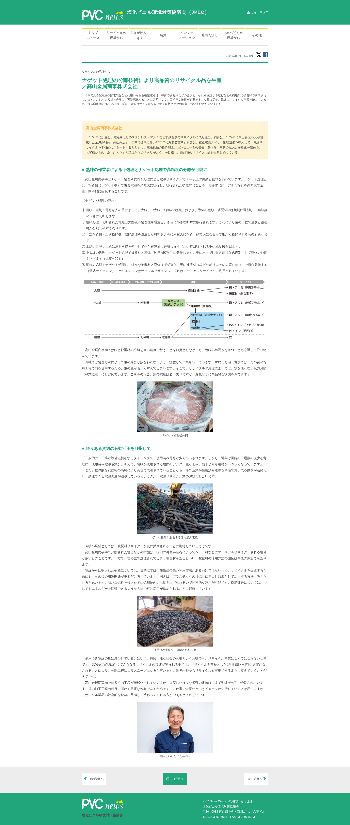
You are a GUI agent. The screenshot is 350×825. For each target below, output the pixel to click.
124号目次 (176, 778)
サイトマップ (259, 12)
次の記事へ (256, 778)
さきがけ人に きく (140, 35)
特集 (163, 35)
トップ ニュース (93, 35)
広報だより (210, 35)
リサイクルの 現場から (116, 35)
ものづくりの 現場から (233, 35)
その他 (257, 35)
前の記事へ (95, 778)
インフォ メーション (187, 35)
